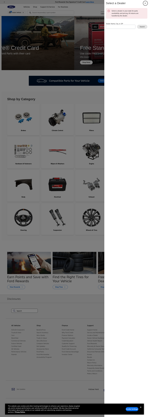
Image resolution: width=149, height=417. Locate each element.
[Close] (140, 409)
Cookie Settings (132, 409)
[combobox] (120, 27)
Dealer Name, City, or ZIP (114, 24)
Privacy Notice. (20, 412)
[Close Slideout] (145, 3)
